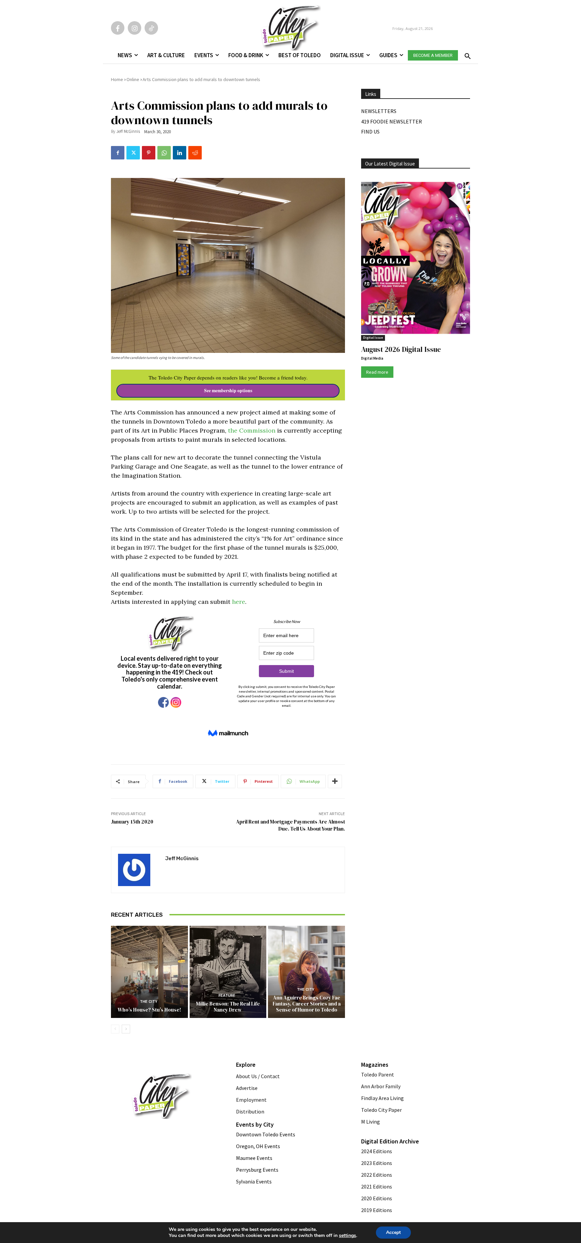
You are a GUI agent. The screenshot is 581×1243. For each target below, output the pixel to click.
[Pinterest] (148, 152)
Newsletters (378, 111)
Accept (393, 1232)
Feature (227, 995)
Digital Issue (373, 337)
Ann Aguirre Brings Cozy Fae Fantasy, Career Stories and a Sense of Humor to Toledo (307, 1003)
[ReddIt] (195, 152)
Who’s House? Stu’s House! (149, 1009)
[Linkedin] (179, 152)
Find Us (370, 131)
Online (132, 79)
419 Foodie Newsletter (391, 121)
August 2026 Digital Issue (401, 349)
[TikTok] (151, 28)
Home (117, 79)
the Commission (251, 430)
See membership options (228, 390)
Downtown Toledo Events (265, 1134)
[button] (466, 54)
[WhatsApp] (164, 152)
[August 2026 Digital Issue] (415, 259)
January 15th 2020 (132, 821)
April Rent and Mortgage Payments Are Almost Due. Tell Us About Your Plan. (290, 825)
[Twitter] (133, 152)
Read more (377, 372)
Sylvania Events (254, 1181)
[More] (335, 781)
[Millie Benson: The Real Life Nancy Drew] (228, 972)
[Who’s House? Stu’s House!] (149, 972)
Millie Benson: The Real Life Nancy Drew (228, 1006)
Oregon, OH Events (258, 1146)
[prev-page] (115, 1029)
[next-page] (126, 1029)
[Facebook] (117, 28)
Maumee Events (254, 1158)
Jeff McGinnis (128, 131)
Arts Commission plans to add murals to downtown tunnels (201, 79)
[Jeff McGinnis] (138, 870)
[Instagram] (134, 28)
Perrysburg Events (257, 1169)
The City (148, 1001)
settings (347, 1236)
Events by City (255, 1124)
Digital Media (372, 358)
